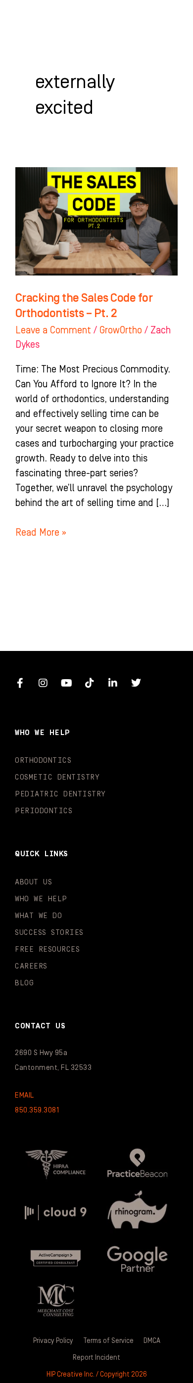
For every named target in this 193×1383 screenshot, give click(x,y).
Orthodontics (43, 760)
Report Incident (96, 1358)
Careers (31, 966)
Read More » (40, 531)
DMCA (152, 1341)
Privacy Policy (53, 1341)
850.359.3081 (37, 1110)
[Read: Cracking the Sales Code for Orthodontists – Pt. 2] (96, 221)
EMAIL (24, 1095)
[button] (165, 19)
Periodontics (43, 811)
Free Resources (47, 949)
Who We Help (41, 899)
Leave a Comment (53, 330)
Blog (24, 983)
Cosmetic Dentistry (57, 777)
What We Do (38, 916)
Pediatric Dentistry (60, 794)
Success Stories (49, 932)
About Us (33, 882)
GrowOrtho (120, 330)
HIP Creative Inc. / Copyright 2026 (97, 1375)
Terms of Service (108, 1341)
